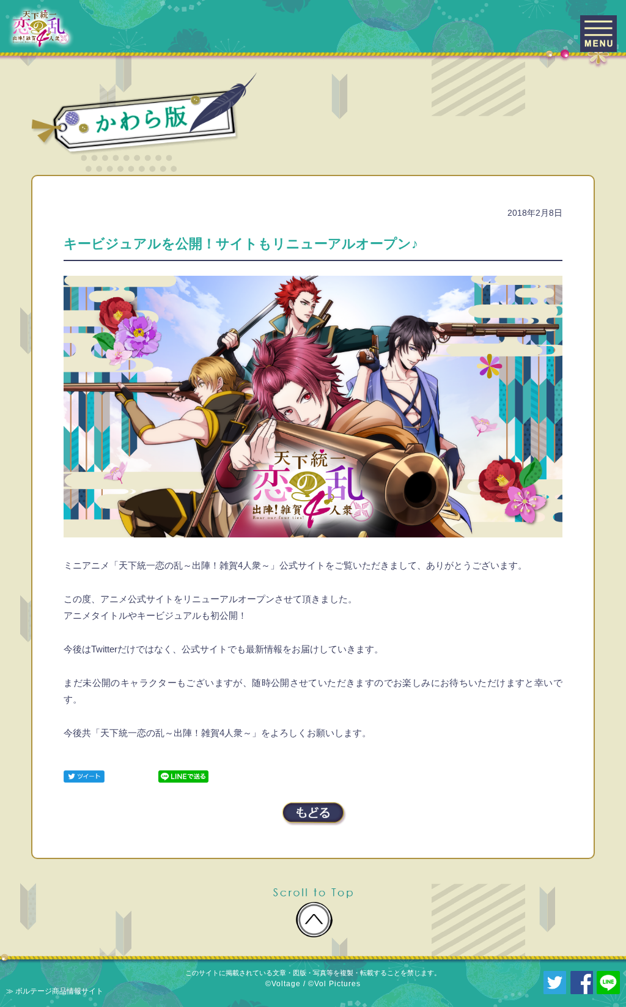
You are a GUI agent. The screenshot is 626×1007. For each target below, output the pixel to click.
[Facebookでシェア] (582, 981)
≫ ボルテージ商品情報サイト (54, 991)
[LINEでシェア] (183, 775)
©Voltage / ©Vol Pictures (313, 983)
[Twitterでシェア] (84, 775)
